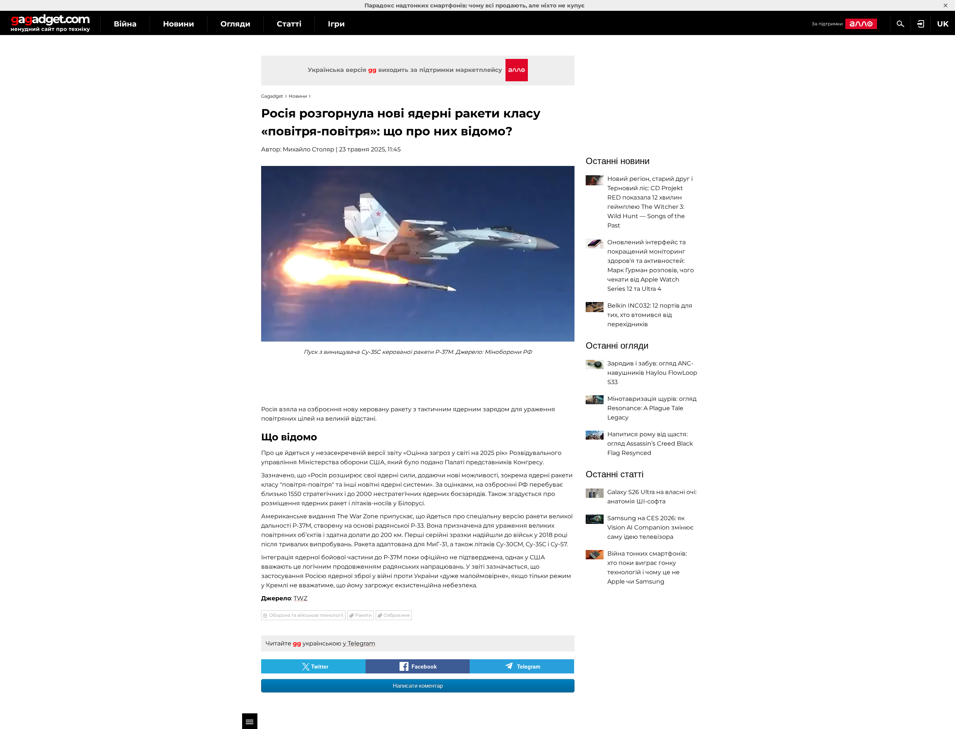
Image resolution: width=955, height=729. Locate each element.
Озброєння (396, 615)
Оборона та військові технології (306, 615)
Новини (178, 23)
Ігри (336, 23)
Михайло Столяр (308, 149)
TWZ (300, 598)
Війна (125, 23)
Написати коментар (418, 685)
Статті (289, 23)
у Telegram (359, 643)
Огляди (235, 23)
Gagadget (50, 23)
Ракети (363, 615)
